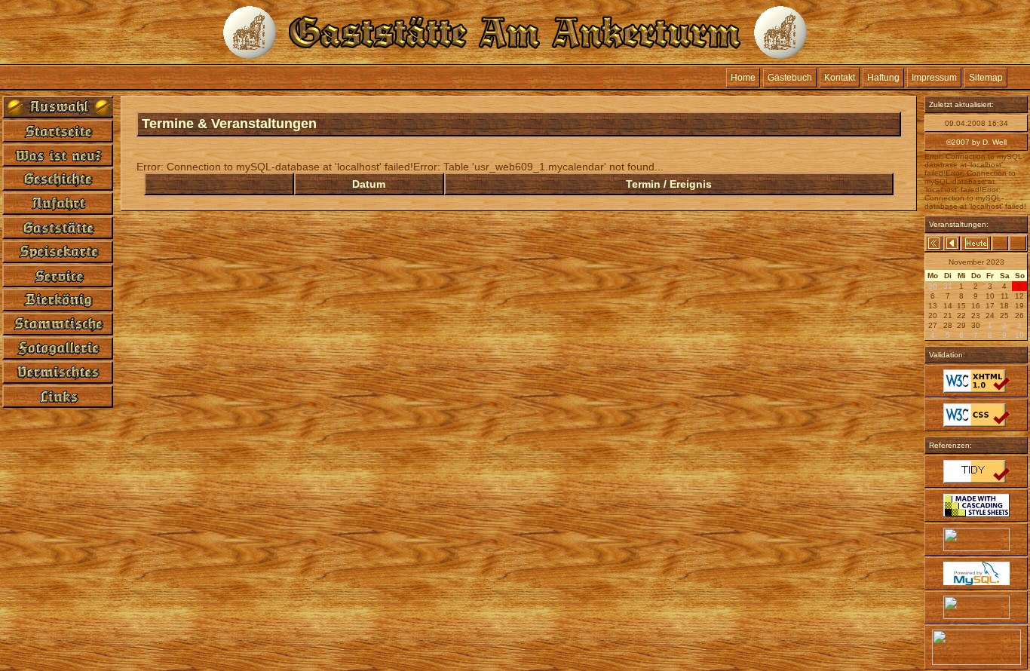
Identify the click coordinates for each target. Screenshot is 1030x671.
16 (975, 306)
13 (932, 306)
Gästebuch (790, 77)
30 (975, 325)
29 (961, 325)
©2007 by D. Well (976, 142)
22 (961, 315)
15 (961, 306)
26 (1019, 315)
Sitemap (986, 77)
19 (1019, 306)
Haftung (883, 77)
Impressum (934, 77)
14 (947, 306)
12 (1019, 296)
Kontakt (839, 77)
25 (1004, 315)
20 (932, 315)
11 (1005, 296)
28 (947, 325)
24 (990, 315)
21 (947, 315)
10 (990, 296)
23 (975, 315)
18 (1004, 306)
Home (743, 77)
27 (932, 325)
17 (990, 306)
